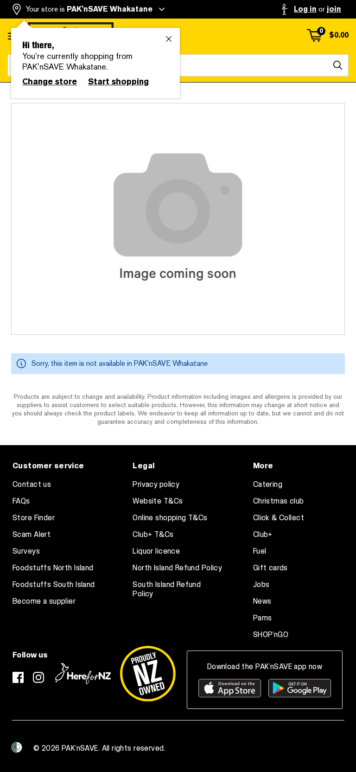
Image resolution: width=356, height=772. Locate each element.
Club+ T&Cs (153, 534)
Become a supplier (44, 601)
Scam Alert (32, 534)
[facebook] (18, 677)
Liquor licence (156, 551)
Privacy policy (156, 484)
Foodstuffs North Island (53, 568)
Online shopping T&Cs (170, 518)
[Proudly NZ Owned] (148, 674)
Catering (267, 484)
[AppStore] (229, 688)
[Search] (337, 65)
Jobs (261, 584)
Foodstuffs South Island (54, 584)
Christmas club (278, 501)
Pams (262, 618)
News (262, 601)
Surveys (26, 551)
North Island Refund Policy (177, 568)
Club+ (263, 534)
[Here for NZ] (83, 673)
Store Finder (34, 518)
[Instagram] (38, 677)
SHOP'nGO (270, 634)
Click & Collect (278, 518)
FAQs (21, 501)
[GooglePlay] (299, 688)
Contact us (32, 484)
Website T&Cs (158, 501)
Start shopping (118, 82)
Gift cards (270, 568)
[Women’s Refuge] (16, 747)
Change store (49, 82)
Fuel (260, 551)
